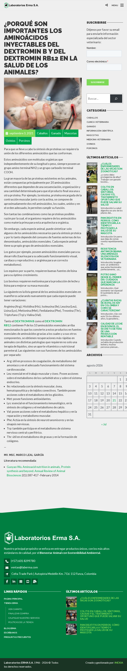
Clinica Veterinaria (98, 122)
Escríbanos (10, 632)
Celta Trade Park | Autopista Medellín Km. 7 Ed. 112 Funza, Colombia (53, 573)
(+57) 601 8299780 (23, 561)
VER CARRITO (15, 609)
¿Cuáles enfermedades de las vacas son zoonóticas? (111, 168)
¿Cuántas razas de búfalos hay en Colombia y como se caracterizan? (111, 305)
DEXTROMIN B (24, 321)
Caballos (92, 117)
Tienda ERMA (11, 603)
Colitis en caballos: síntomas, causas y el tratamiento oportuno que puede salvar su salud (111, 196)
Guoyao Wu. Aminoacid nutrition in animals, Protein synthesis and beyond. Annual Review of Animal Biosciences (38, 471)
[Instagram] (21, 581)
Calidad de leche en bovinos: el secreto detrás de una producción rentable (112, 330)
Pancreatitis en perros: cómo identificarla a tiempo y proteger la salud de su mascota (111, 225)
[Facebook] (7, 581)
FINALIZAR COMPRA (18, 613)
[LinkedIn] (14, 581)
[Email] (35, 581)
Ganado (91, 126)
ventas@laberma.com (24, 567)
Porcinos (92, 148)
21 (114, 400)
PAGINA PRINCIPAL (13, 599)
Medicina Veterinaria (99, 139)
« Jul (103, 424)
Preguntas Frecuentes (17, 637)
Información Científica (100, 131)
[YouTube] (28, 581)
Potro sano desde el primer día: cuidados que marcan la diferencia (111, 279)
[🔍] (116, 98)
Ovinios (91, 144)
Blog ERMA (10, 628)
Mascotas (93, 135)
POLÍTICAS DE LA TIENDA (21, 622)
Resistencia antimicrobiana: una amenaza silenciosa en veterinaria (111, 253)
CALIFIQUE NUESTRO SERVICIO (24, 618)
